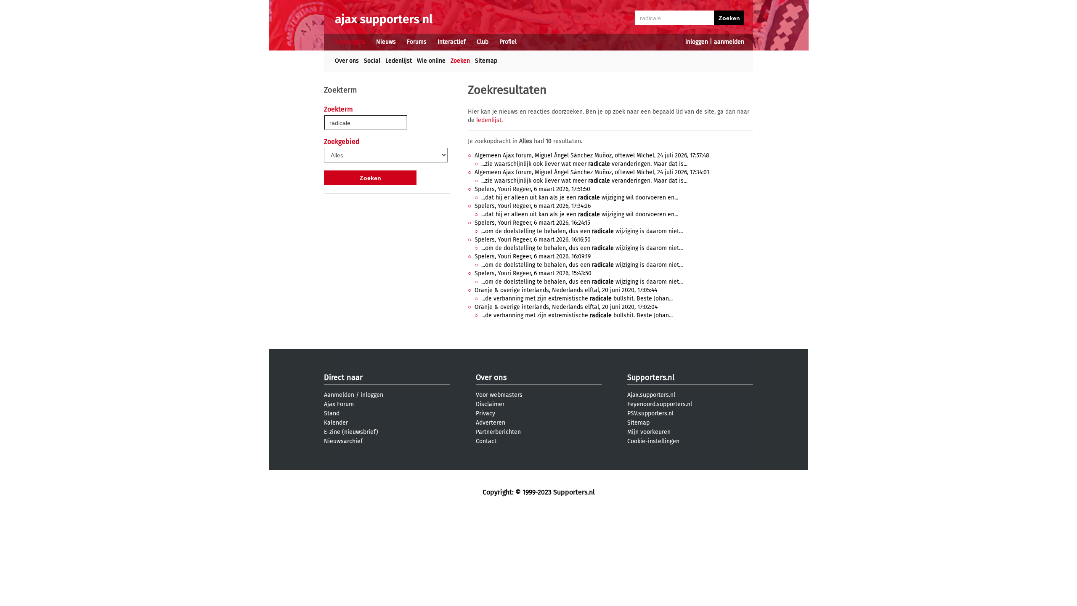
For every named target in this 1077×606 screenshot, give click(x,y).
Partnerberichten (498, 432)
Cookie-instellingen (653, 441)
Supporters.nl (650, 377)
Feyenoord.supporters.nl (659, 404)
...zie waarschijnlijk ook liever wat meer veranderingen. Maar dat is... (584, 163)
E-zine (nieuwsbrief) (351, 432)
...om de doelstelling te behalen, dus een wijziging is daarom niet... (582, 231)
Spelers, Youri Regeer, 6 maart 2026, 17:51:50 (532, 189)
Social (372, 60)
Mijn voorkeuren (649, 432)
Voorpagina (350, 41)
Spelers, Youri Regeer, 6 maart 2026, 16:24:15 (532, 222)
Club (482, 41)
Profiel (508, 41)
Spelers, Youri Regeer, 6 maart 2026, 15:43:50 (533, 273)
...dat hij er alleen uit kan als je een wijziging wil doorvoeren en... (579, 197)
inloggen (696, 41)
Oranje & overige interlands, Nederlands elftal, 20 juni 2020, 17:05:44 (566, 290)
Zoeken (460, 60)
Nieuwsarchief (343, 441)
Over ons (347, 60)
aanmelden (729, 41)
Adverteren (490, 422)
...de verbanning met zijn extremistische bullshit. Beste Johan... (577, 298)
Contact (486, 441)
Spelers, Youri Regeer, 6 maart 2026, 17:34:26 (533, 206)
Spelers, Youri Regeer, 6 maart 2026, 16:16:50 (533, 239)
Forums (417, 41)
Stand (332, 413)
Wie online (431, 60)
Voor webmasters (499, 395)
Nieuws (386, 41)
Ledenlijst (398, 60)
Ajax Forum (339, 404)
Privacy (485, 413)
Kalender (336, 422)
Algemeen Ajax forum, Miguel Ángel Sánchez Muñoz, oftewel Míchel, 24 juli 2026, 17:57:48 (592, 155)
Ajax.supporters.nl (651, 395)
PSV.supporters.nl (650, 413)
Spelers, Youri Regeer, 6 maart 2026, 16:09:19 (533, 256)
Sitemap (486, 60)
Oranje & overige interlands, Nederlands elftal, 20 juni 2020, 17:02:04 (566, 307)
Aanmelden (339, 395)
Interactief (452, 41)
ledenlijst (488, 120)
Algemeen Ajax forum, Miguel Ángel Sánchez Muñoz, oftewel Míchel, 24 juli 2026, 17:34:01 (592, 172)
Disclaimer (490, 404)
